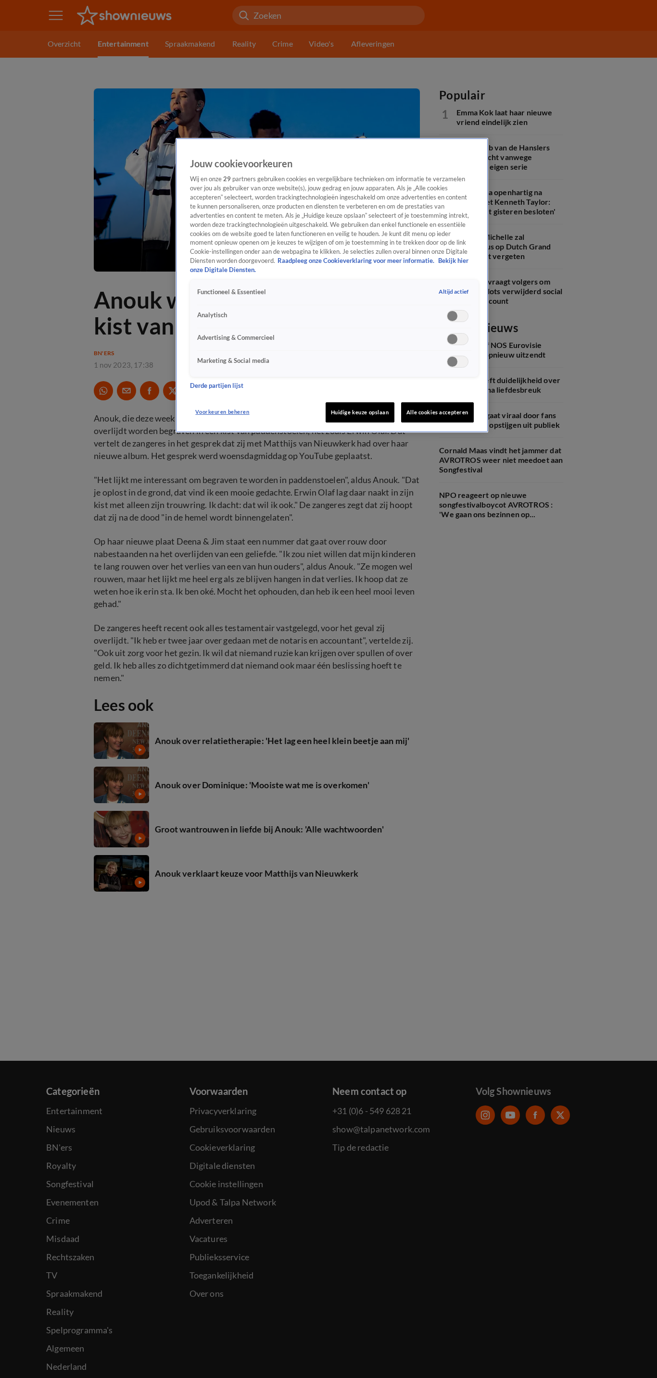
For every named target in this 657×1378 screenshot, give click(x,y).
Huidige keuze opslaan (360, 412)
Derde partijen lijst (216, 385)
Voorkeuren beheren (222, 412)
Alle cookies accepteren (437, 412)
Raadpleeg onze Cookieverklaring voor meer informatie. (357, 260)
